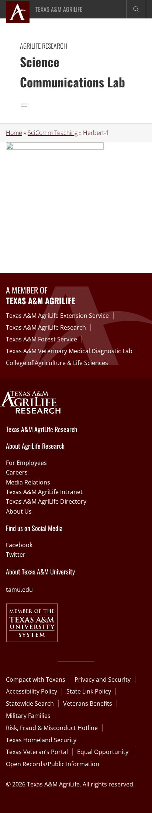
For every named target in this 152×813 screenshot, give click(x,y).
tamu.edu (19, 590)
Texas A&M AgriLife (58, 9)
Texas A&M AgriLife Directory (46, 501)
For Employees (26, 463)
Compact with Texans (35, 679)
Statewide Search (30, 703)
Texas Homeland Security (41, 740)
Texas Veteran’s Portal (37, 752)
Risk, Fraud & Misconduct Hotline (52, 728)
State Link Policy (88, 691)
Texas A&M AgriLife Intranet (44, 492)
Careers (17, 472)
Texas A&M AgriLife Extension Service (57, 315)
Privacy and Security (103, 679)
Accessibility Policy (31, 691)
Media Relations (28, 482)
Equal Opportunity (102, 752)
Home (14, 133)
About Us (19, 511)
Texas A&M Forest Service (41, 339)
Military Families (28, 716)
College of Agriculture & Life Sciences (57, 362)
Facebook (19, 545)
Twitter (15, 554)
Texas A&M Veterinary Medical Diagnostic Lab (69, 351)
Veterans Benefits (87, 703)
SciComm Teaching (52, 133)
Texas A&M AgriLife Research (46, 327)
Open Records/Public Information (52, 764)
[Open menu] (24, 105)
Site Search (136, 9)
